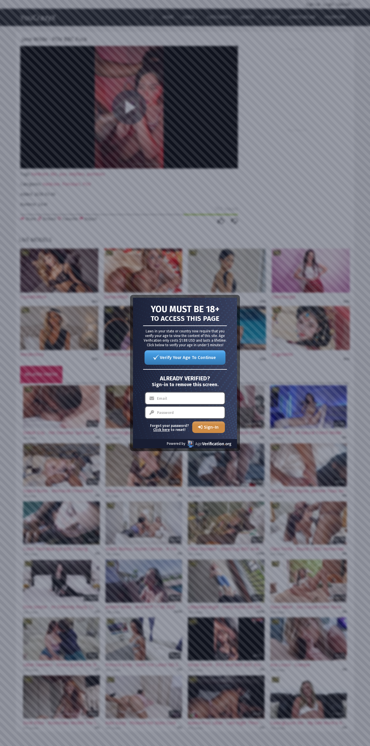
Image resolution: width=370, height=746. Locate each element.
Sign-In (211, 427)
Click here (161, 430)
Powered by (176, 444)
